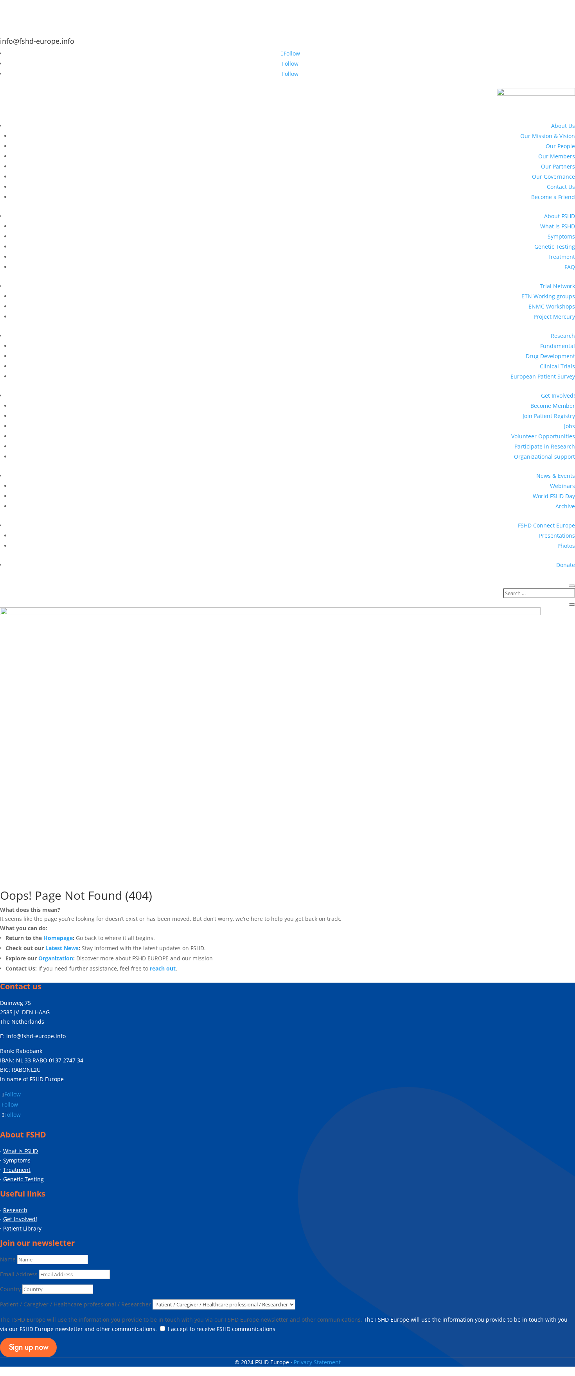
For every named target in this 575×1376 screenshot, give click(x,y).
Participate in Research (544, 446)
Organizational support (544, 456)
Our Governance (553, 176)
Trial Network (557, 286)
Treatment (561, 256)
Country (10, 1289)
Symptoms (561, 236)
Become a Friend (553, 197)
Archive (565, 506)
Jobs (569, 426)
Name (8, 1259)
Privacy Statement (317, 1362)
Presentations (557, 535)
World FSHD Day (554, 496)
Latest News (62, 948)
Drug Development (550, 356)
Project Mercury (554, 316)
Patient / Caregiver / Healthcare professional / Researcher (76, 1304)
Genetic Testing (554, 246)
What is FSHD (557, 226)
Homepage (58, 938)
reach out (163, 968)
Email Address (19, 1274)
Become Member (552, 405)
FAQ (569, 267)
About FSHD (559, 216)
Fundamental (557, 346)
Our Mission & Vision (547, 136)
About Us (563, 125)
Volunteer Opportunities (543, 436)
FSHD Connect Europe (546, 525)
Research (563, 335)
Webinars (562, 486)
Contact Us (561, 186)
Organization (55, 958)
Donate (565, 565)
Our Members (556, 156)
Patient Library (22, 1228)
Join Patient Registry (549, 416)
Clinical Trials (557, 366)
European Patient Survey (542, 376)
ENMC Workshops (551, 306)
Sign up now (28, 1347)
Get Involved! (558, 395)
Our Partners (558, 166)
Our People (560, 146)
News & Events (555, 475)
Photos (566, 545)
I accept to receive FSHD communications (221, 1329)
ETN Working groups (548, 296)
